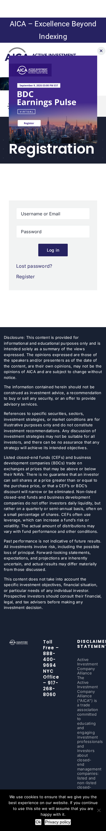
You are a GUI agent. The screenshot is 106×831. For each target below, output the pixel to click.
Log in (53, 250)
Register (25, 276)
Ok (38, 822)
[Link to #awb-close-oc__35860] (101, 51)
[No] (99, 810)
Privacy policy (57, 822)
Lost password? (34, 266)
